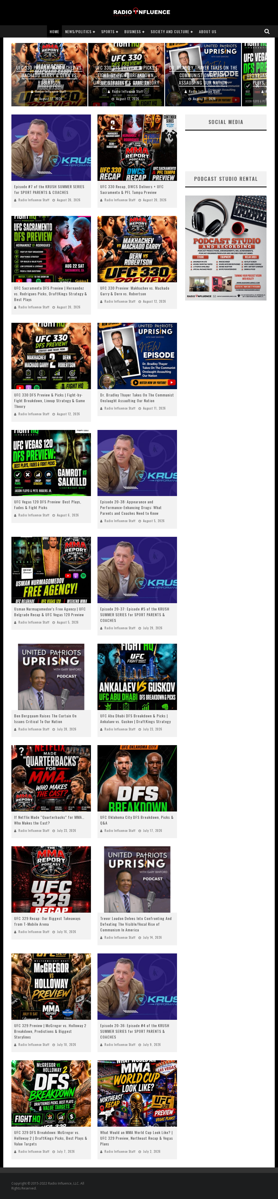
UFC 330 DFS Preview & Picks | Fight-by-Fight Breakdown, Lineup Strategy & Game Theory (49, 400)
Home (54, 31)
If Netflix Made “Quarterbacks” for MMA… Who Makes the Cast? (49, 820)
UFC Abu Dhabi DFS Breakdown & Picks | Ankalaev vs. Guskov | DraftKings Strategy (135, 718)
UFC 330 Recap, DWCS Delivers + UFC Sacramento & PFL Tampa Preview (132, 189)
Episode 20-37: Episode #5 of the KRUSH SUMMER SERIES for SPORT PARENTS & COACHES (134, 614)
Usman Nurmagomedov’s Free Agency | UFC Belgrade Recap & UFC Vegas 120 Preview (50, 611)
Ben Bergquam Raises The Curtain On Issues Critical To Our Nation (45, 718)
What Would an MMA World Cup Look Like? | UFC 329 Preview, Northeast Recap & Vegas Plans (136, 1138)
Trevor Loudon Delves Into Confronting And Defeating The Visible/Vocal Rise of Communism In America (136, 923)
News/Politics (78, 31)
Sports (108, 31)
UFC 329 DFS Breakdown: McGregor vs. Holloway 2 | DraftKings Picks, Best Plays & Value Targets (50, 1138)
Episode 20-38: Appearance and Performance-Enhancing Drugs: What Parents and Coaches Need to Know (131, 507)
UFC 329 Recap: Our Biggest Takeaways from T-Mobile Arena (47, 921)
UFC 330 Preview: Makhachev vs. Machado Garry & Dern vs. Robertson (134, 290)
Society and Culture (170, 31)
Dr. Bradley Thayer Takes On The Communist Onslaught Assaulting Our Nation (137, 397)
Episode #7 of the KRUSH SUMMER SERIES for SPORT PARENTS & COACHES (49, 189)
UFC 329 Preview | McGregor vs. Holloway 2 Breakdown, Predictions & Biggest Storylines (50, 1031)
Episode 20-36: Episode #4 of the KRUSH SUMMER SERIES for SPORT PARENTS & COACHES (134, 1031)
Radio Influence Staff (33, 200)
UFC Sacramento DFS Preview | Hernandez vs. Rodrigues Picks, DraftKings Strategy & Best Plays (50, 293)
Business (132, 31)
